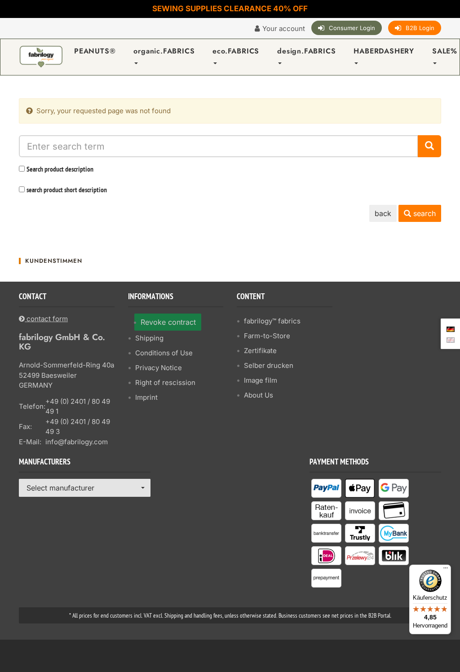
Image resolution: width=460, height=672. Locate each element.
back (383, 213)
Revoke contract (168, 322)
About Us (258, 395)
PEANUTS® (94, 51)
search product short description (67, 190)
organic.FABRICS (164, 51)
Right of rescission (165, 382)
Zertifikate (260, 350)
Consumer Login (352, 27)
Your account (283, 28)
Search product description (60, 169)
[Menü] (445, 570)
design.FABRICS (306, 51)
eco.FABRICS (235, 51)
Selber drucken (268, 365)
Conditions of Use (164, 353)
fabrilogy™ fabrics (272, 321)
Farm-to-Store (267, 336)
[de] (451, 328)
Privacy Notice (158, 367)
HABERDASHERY (384, 51)
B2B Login (420, 27)
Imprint (146, 397)
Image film (260, 380)
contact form (46, 318)
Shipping (149, 338)
